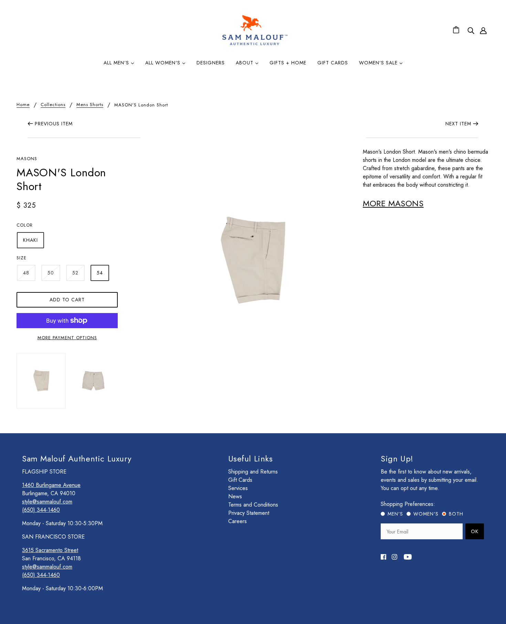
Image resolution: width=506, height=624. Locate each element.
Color (25, 225)
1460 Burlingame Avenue (51, 485)
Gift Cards (240, 480)
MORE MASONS (393, 203)
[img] (471, 30)
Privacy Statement (248, 513)
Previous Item (54, 123)
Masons (27, 158)
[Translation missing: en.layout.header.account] (483, 30)
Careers (237, 521)
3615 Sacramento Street (50, 550)
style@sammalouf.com (47, 502)
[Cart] (457, 30)
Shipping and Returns (253, 472)
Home (23, 105)
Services (238, 488)
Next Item (458, 123)
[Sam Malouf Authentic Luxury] (254, 44)
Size (22, 257)
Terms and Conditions (253, 505)
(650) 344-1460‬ (41, 510)
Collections (53, 105)
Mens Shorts (89, 105)
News (235, 496)
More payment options (67, 337)
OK (474, 531)
